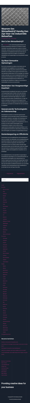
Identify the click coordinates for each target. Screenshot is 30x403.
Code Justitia (4, 375)
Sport (4, 197)
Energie (4, 195)
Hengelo (4, 323)
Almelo (4, 266)
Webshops (5, 229)
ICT (3, 214)
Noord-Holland (6, 253)
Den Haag (5, 289)
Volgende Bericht (21, 174)
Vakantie (4, 212)
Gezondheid (5, 206)
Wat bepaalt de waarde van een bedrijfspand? (10, 348)
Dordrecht (5, 300)
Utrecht (4, 251)
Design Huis (3, 366)
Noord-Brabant (6, 257)
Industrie (4, 217)
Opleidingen (5, 223)
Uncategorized (4, 38)
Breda (4, 285)
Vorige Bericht (9, 173)
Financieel (5, 202)
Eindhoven (5, 304)
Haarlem (4, 319)
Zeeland (4, 259)
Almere (4, 268)
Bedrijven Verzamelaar (6, 361)
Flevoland (5, 246)
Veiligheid (5, 225)
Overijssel (5, 244)
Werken (4, 231)
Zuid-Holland (5, 261)
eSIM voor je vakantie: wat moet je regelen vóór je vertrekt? (13, 350)
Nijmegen (5, 293)
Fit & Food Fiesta (4, 368)
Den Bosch (5, 287)
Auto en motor (6, 189)
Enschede (5, 308)
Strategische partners (6, 334)
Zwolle (4, 332)
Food (4, 204)
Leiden (4, 276)
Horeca (4, 208)
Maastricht (5, 280)
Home (2, 185)
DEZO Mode (3, 371)
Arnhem (4, 283)
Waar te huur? (4, 362)
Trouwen (4, 210)
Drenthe (4, 242)
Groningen (5, 238)
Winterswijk (5, 327)
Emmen (4, 306)
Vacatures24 (4, 369)
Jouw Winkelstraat (5, 364)
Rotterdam (5, 297)
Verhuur (4, 227)
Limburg (4, 255)
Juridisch (5, 219)
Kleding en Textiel (6, 221)
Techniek (4, 200)
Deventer (5, 291)
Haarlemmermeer (6, 321)
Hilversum (5, 325)
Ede (3, 302)
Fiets (4, 191)
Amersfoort (5, 270)
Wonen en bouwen (6, 234)
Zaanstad (5, 315)
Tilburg (4, 310)
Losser (4, 278)
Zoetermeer (5, 329)
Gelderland (5, 249)
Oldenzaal (5, 295)
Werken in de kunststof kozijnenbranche (9, 342)
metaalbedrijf (6, 44)
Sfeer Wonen (4, 373)
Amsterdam (5, 272)
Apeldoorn (5, 274)
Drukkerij (5, 193)
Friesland (5, 240)
